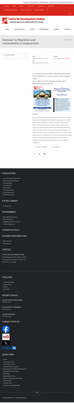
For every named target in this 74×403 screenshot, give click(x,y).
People (14, 6)
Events (32, 29)
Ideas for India (7, 380)
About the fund (7, 241)
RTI (47, 10)
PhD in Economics (8, 219)
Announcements (20, 29)
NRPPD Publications (8, 194)
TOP (37, 392)
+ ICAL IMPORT (56, 147)
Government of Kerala (9, 364)
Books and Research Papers (11, 180)
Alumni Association (26, 10)
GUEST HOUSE (7, 284)
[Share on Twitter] (39, 154)
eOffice (5, 359)
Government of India (8, 362)
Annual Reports (7, 185)
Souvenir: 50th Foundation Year (11, 178)
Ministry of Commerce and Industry (12, 378)
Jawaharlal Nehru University (10, 371)
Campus (56, 29)
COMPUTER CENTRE (8, 282)
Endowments (30, 6)
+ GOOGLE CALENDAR (41, 147)
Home (7, 29)
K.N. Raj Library (44, 29)
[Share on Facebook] (34, 154)
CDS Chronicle (7, 188)
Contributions (7, 243)
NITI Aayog (6, 373)
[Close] (72, 1)
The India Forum (7, 383)
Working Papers (7, 183)
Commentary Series (8, 190)
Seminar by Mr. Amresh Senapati (12, 300)
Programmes (41, 6)
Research (21, 6)
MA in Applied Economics (10, 217)
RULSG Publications (8, 192)
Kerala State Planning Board (10, 366)
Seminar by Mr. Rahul (8, 314)
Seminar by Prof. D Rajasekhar (11, 307)
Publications (51, 6)
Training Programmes (9, 224)
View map (67, 58)
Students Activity (39, 10)
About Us (6, 6)
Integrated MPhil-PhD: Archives (11, 221)
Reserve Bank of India (9, 376)
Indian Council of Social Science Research (14, 369)
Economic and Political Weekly (11, 385)
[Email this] (45, 154)
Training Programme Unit (11, 10)
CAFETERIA (6, 289)
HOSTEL (5, 287)
